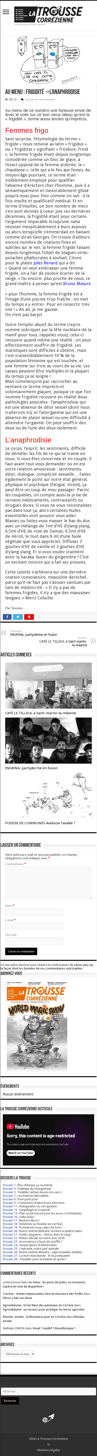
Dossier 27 (10, 1255)
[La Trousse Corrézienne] (48, 14)
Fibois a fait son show (17, 1298)
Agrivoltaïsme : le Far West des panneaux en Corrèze (38, 1305)
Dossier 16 (10, 1217)
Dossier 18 (10, 1224)
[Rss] (48, 1444)
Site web (11, 935)
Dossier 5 (9, 1192)
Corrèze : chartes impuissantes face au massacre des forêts (43, 1293)
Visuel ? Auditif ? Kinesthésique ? (54, 1328)
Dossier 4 (9, 1188)
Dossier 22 (10, 1238)
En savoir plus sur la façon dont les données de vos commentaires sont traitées (46, 966)
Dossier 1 (9, 1185)
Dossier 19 (10, 1227)
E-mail (10, 920)
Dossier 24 (10, 1245)
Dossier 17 (10, 1220)
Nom (9, 905)
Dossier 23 (10, 1241)
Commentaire (15, 864)
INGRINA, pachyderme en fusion (33, 633)
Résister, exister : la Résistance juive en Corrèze (34, 1317)
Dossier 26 (10, 1252)
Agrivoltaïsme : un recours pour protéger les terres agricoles (44, 1309)
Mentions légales (48, 1450)
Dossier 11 (10, 1206)
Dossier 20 (10, 1231)
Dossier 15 (10, 1213)
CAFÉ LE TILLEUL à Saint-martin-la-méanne (63, 641)
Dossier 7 (9, 1195)
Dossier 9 (9, 1203)
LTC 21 (13, 99)
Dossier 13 (10, 1210)
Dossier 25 (10, 1248)
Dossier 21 (10, 1234)
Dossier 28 (10, 1259)
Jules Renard (46, 262)
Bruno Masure (77, 283)
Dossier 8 (9, 1199)
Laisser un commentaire (40, 99)
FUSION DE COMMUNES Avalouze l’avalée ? (40, 823)
